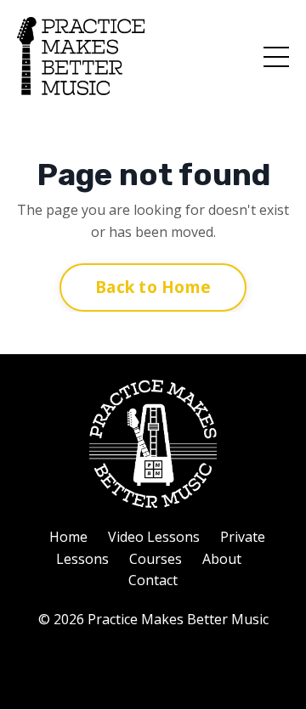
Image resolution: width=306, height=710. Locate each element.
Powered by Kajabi (153, 664)
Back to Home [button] (153, 286)
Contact (153, 580)
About (221, 558)
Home (68, 536)
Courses (155, 558)
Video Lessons (154, 536)
